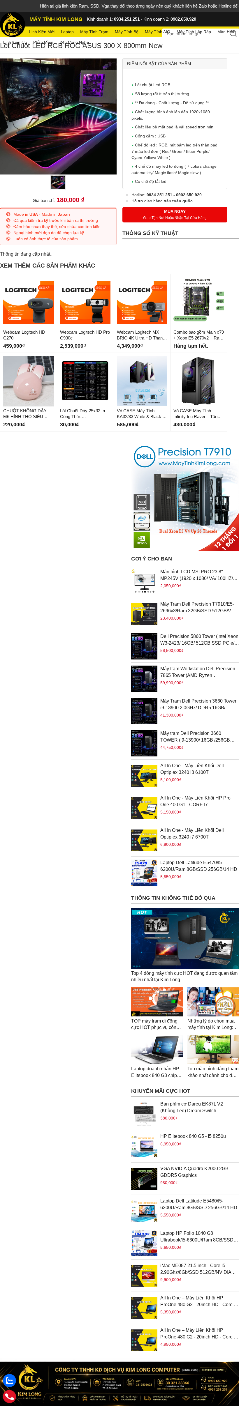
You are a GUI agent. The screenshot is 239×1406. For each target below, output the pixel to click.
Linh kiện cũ (15, 42)
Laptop (67, 31)
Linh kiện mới (42, 31)
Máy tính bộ (126, 31)
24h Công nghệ (74, 42)
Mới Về (9, 278)
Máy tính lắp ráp (194, 31)
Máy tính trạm (94, 31)
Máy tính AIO (157, 31)
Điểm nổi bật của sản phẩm (159, 63)
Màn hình (226, 31)
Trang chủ (13, 31)
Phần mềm (43, 42)
